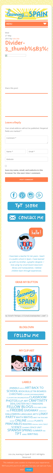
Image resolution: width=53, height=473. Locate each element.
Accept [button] (28, 469)
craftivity (38, 400)
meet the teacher (40, 417)
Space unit (36, 427)
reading (27, 424)
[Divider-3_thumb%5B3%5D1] (15, 56)
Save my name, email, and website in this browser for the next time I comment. (24, 171)
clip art (23, 400)
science (16, 427)
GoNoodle (42, 411)
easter (20, 403)
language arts (29, 414)
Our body (30, 421)
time (44, 431)
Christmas (15, 394)
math (19, 417)
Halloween (12, 414)
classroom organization (18, 397)
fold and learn (40, 407)
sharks (26, 427)
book (21, 391)
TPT (18, 433)
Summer (37, 430)
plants (38, 420)
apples (22, 388)
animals (14, 388)
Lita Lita (16, 38)
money (12, 421)
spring (27, 430)
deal (13, 403)
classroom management (33, 394)
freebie (16, 410)
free (8, 411)
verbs (24, 434)
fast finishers (34, 403)
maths (28, 417)
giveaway (31, 410)
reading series (37, 424)
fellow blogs (20, 406)
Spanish (14, 430)
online (20, 420)
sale (45, 424)
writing (32, 434)
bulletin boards (35, 391)
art (28, 387)
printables (13, 424)
